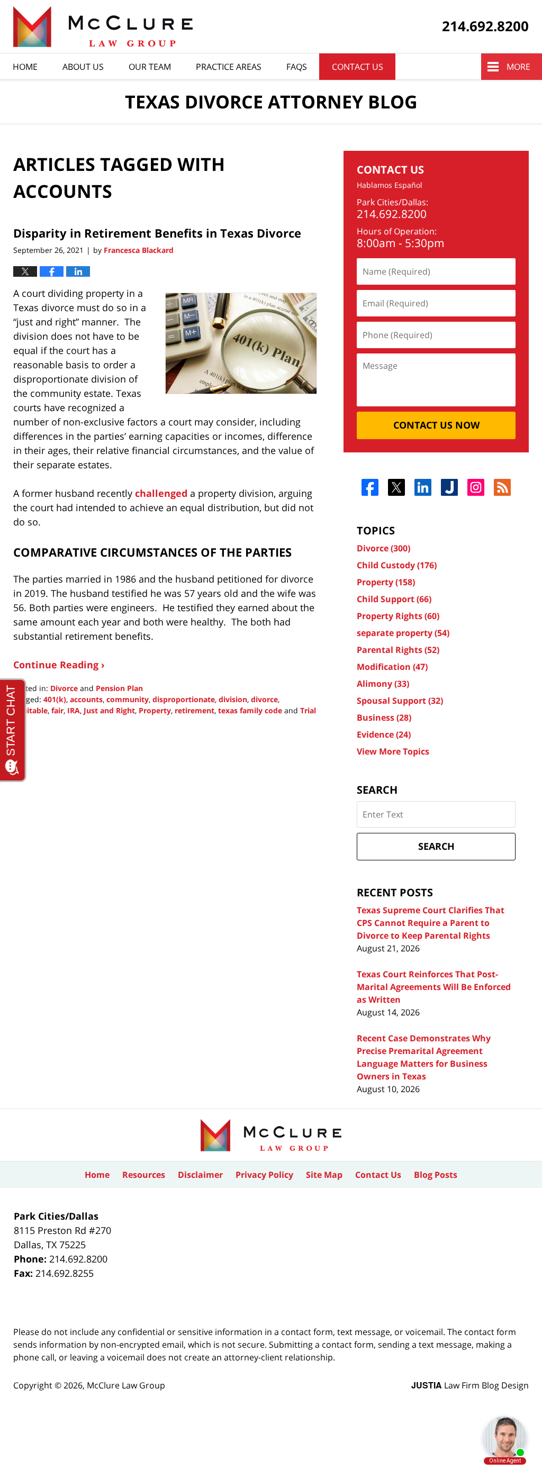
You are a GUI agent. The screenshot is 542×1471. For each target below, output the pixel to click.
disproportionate (183, 699)
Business (384, 717)
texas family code (250, 710)
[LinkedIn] (423, 487)
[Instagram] (476, 487)
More (518, 66)
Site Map (324, 1175)
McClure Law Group (126, 1385)
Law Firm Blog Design (470, 1385)
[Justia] (450, 487)
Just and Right (109, 710)
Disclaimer (200, 1175)
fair (57, 710)
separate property (403, 633)
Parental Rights (398, 650)
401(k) (54, 699)
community (127, 699)
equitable (30, 710)
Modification (392, 667)
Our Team (150, 66)
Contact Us (357, 66)
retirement (194, 710)
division (233, 699)
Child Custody (397, 565)
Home (25, 66)
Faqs (296, 66)
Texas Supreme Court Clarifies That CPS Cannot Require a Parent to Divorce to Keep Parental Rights (430, 922)
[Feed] (502, 487)
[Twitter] (397, 487)
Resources (143, 1175)
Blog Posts (435, 1175)
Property (155, 710)
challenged (161, 493)
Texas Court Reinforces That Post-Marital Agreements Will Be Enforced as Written (434, 986)
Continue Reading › (59, 664)
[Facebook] (370, 487)
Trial (308, 710)
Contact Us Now (436, 425)
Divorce (64, 688)
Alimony (383, 683)
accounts (86, 699)
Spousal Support (400, 700)
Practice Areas (228, 66)
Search (436, 846)
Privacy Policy (264, 1175)
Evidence (384, 734)
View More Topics (393, 751)
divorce (264, 699)
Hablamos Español (389, 185)
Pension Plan (119, 688)
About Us (83, 66)
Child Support (394, 599)
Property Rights (398, 616)
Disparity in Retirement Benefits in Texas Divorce (157, 233)
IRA (73, 710)
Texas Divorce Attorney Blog (103, 26)
